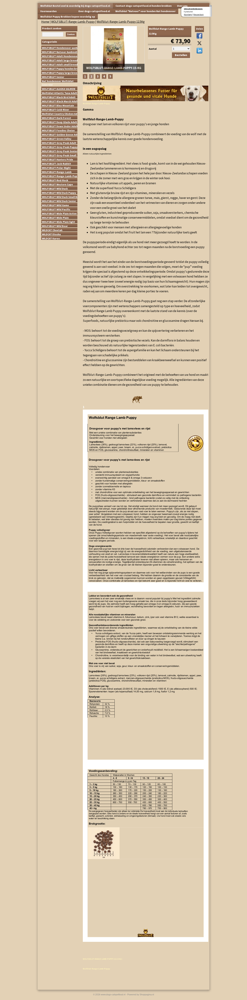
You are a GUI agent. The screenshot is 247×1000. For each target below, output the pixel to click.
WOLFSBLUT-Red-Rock (55, 180)
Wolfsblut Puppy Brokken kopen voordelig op (67, 16)
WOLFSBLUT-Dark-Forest (56, 117)
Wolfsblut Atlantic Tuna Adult (59, 92)
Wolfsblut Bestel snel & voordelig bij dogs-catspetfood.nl (75, 5)
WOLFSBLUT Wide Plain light (58, 221)
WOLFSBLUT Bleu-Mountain (58, 105)
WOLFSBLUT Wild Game (55, 205)
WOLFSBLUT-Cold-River (55, 109)
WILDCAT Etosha (51, 234)
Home (45, 22)
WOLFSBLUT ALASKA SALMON (58, 88)
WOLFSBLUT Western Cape (57, 184)
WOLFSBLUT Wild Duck (55, 188)
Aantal (153, 48)
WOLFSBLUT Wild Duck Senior (59, 200)
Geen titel (47, 84)
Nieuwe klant (198, 14)
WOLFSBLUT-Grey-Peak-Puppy (59, 146)
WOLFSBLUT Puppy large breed (59, 72)
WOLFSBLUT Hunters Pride (57, 159)
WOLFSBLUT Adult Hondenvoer (59, 56)
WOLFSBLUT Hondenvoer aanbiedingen (59, 47)
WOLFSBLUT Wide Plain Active (59, 213)
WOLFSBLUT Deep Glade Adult (59, 122)
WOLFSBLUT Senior (53, 76)
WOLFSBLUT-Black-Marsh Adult (59, 101)
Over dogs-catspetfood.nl (94, 11)
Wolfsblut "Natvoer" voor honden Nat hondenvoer (145, 11)
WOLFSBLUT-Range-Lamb (57, 171)
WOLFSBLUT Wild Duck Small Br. (59, 196)
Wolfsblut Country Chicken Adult (59, 113)
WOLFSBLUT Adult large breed (59, 60)
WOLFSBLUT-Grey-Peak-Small (59, 155)
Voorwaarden (48, 11)
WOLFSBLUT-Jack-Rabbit (56, 163)
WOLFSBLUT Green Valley (56, 138)
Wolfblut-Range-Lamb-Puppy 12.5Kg (121, 22)
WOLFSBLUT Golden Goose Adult (59, 134)
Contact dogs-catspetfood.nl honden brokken (144, 5)
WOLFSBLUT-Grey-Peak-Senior (59, 151)
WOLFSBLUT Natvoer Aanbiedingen (59, 51)
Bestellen (181, 55)
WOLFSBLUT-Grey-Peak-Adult (59, 142)
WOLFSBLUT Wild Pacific (56, 209)
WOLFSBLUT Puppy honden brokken (59, 68)
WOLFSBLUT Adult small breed (59, 64)
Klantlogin (188, 14)
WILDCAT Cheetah (52, 230)
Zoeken (71, 34)
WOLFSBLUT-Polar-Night (56, 167)
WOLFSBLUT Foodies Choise (58, 130)
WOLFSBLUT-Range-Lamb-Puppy (73, 22)
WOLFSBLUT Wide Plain (55, 217)
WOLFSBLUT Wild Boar (55, 225)
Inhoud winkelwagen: (193, 9)
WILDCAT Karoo (51, 238)
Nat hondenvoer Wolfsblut (58, 80)
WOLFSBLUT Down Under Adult (59, 126)
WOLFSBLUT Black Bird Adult (59, 97)
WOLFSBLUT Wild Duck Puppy (59, 192)
